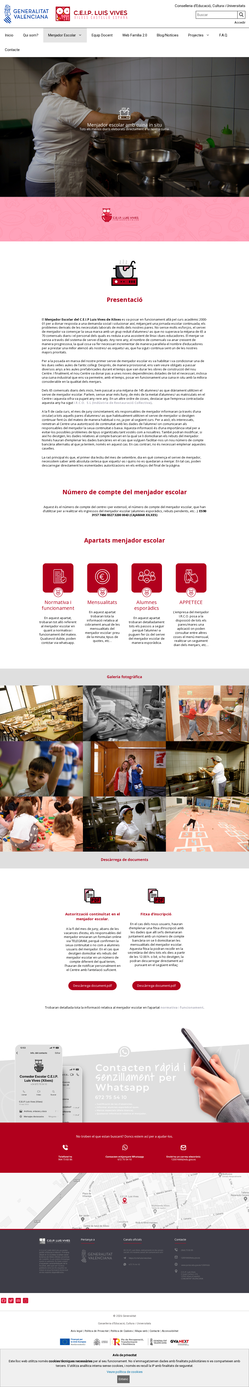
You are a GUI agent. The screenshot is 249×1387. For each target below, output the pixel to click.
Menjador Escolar (62, 35)
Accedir (239, 22)
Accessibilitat (170, 1331)
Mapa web (141, 1331)
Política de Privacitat (96, 1331)
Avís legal (76, 1331)
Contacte (12, 50)
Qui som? (30, 35)
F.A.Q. (223, 35)
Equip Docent (102, 35)
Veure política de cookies (124, 1372)
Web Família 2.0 (134, 35)
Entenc (123, 1379)
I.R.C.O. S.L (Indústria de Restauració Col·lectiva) (112, 402)
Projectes (196, 35)
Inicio (9, 35)
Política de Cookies (122, 1331)
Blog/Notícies (167, 35)
